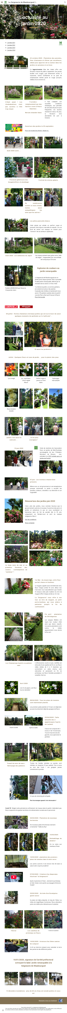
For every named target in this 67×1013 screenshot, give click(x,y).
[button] (2, 2)
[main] (34, 22)
